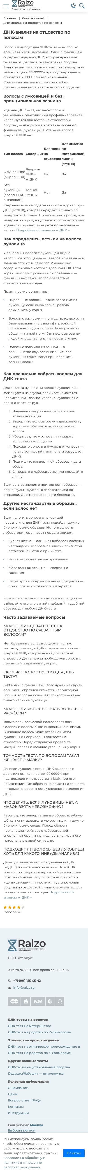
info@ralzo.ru (24, 988)
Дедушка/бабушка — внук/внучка (36, 1073)
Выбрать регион (21, 1130)
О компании (18, 1088)
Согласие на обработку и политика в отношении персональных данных (24, 1162)
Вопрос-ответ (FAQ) (24, 1100)
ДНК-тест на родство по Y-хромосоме (39, 1032)
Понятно (74, 1153)
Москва (36, 1125)
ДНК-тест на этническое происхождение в (44, 1047)
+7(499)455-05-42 (27, 981)
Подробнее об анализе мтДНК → (43, 230)
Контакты (16, 1107)
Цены (12, 1094)
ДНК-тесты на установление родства (39, 1067)
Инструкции (18, 1113)
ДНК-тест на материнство (29, 1026)
